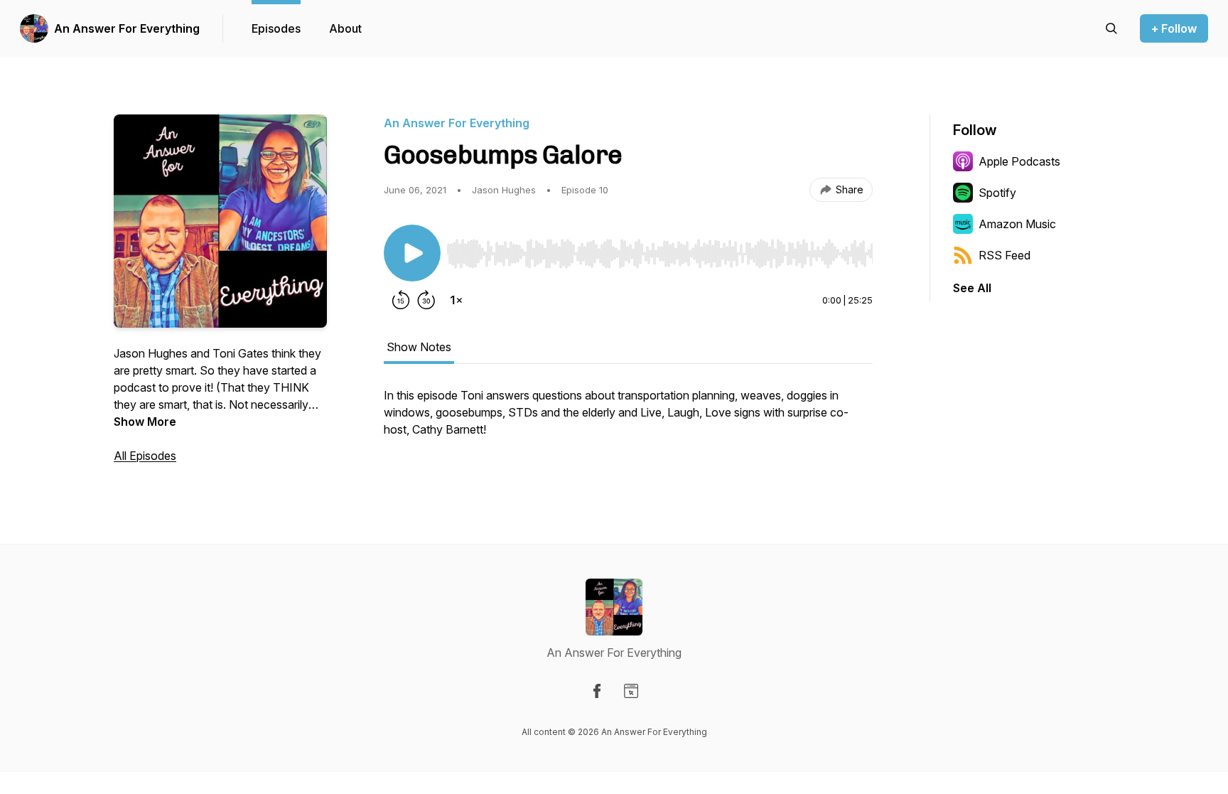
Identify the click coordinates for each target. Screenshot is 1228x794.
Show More (145, 421)
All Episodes (145, 456)
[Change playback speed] (456, 300)
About (345, 28)
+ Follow (1174, 28)
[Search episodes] (1111, 28)
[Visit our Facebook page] (597, 691)
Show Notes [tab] (419, 347)
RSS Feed (1004, 255)
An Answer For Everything (127, 28)
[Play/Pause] (412, 253)
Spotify (997, 193)
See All (972, 288)
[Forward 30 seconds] (426, 300)
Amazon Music (1017, 224)
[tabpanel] (628, 419)
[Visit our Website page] (631, 691)
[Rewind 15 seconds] (401, 300)
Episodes (276, 28)
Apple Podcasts (1019, 161)
